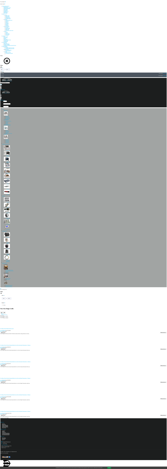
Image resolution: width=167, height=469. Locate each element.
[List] (4, 312)
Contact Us (3, 430)
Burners (8, 207)
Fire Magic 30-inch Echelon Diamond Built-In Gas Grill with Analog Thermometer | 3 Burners (15, 345)
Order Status (2, 73)
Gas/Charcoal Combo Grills (9, 133)
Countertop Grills (8, 117)
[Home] (0, 288)
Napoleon (7, 123)
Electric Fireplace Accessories (9, 285)
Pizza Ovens (7, 178)
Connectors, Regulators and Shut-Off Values (8, 261)
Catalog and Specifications (5, 433)
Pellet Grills (7, 132)
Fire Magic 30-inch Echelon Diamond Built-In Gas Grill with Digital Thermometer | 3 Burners (15, 378)
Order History (4, 438)
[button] (84, 6)
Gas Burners (7, 271)
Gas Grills (7, 130)
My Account (4, 437)
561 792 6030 (165, 73)
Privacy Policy (4, 427)
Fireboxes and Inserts (8, 278)
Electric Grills (7, 119)
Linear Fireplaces (8, 279)
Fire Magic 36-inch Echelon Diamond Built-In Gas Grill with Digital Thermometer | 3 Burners (15, 394)
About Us (3, 423)
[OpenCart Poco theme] (6, 93)
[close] (5, 1)
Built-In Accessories (7, 243)
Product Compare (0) (4, 314)
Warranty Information (5, 425)
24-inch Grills (7, 139)
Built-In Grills (7, 150)
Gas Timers (7, 248)
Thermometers (7, 229)
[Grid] (1, 312)
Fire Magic (2, 72)
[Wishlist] (1, 87)
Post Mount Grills (8, 118)
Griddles (8, 183)
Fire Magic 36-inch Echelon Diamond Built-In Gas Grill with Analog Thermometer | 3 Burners (15, 361)
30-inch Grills (7, 140)
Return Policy (4, 424)
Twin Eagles (7, 124)
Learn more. (104, 467)
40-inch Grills (7, 142)
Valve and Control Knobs (8, 218)
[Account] (1, 86)
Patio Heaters (7, 194)
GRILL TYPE (5, 110)
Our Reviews (4, 432)
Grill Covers (7, 237)
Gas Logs (7, 272)
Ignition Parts (7, 212)
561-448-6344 (165, 75)
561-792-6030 (5, 443)
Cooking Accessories (7, 254)
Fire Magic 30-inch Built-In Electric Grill (6, 328)
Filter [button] (3, 313)
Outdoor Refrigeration (7, 162)
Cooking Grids (7, 224)
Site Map (3, 431)
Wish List (3, 439)
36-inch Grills (7, 141)
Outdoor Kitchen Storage (8, 156)
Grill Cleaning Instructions (5, 434)
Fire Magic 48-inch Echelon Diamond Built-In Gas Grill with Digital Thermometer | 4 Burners (15, 411)
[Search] (1, 84)
